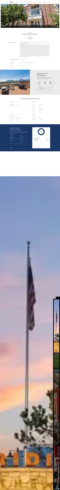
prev (3, 26)
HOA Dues (20, 140)
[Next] (54, 83)
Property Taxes (37, 139)
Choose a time (40, 86)
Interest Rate (11, 140)
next (4, 26)
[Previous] (35, 83)
